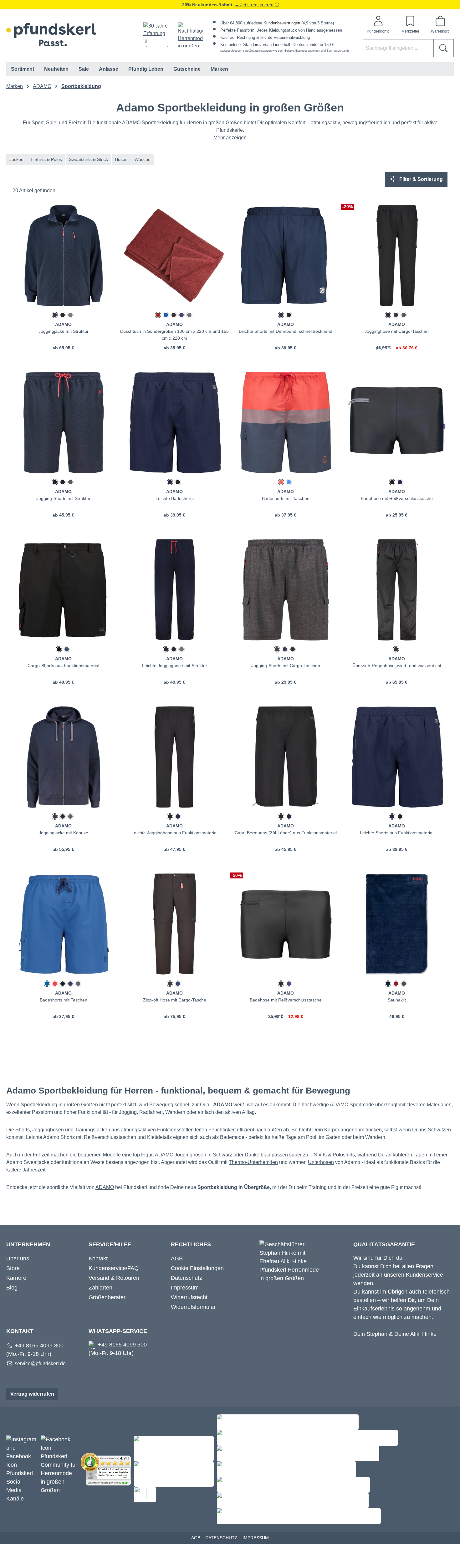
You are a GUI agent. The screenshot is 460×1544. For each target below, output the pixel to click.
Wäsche (143, 159)
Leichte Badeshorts (175, 498)
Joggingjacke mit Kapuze (63, 832)
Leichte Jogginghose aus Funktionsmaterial (174, 832)
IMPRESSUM (256, 1537)
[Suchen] (443, 48)
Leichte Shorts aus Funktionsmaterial (396, 832)
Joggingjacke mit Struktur (63, 331)
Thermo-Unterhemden (253, 1162)
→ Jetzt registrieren (255, 4)
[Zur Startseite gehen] (51, 34)
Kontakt (98, 1258)
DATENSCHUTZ (221, 1537)
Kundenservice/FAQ (114, 1268)
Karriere (16, 1278)
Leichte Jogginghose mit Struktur (174, 665)
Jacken (16, 159)
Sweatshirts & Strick (88, 159)
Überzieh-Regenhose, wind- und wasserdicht (396, 665)
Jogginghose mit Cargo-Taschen (397, 331)
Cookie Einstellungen (197, 1268)
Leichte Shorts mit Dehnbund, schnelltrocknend (285, 331)
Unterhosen (321, 1162)
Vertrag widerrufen (32, 1394)
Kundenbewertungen (281, 23)
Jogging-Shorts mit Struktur (63, 498)
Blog (12, 1287)
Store (13, 1268)
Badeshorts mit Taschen (285, 498)
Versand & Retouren (114, 1278)
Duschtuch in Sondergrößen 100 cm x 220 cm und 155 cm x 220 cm (174, 335)
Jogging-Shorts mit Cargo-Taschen (285, 665)
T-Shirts (318, 1154)
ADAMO (104, 1187)
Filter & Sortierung (420, 179)
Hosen (121, 159)
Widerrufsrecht (189, 1297)
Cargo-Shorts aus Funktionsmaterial (63, 665)
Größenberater (107, 1297)
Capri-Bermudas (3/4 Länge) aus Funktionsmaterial (286, 832)
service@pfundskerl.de (40, 1363)
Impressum (185, 1287)
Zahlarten (100, 1287)
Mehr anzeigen (230, 137)
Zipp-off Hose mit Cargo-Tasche (174, 999)
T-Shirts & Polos (46, 159)
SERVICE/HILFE (110, 1244)
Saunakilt (397, 999)
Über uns (17, 1258)
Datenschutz (186, 1278)
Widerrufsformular (193, 1307)
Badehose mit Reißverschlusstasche (397, 498)
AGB (177, 1258)
